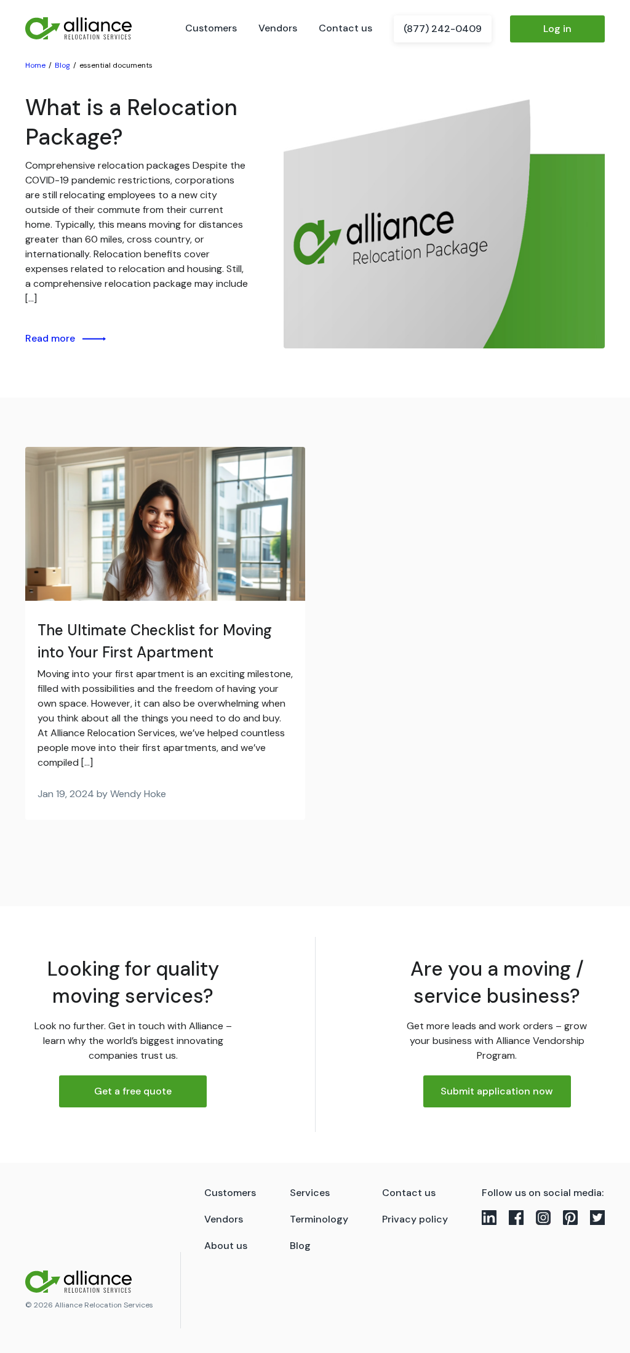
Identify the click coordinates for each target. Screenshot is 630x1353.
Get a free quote (133, 1091)
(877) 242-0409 (443, 28)
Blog (300, 1245)
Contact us (345, 28)
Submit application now (497, 1091)
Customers (211, 28)
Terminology (319, 1219)
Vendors (277, 28)
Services (310, 1192)
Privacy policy (415, 1219)
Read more (50, 338)
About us (225, 1245)
